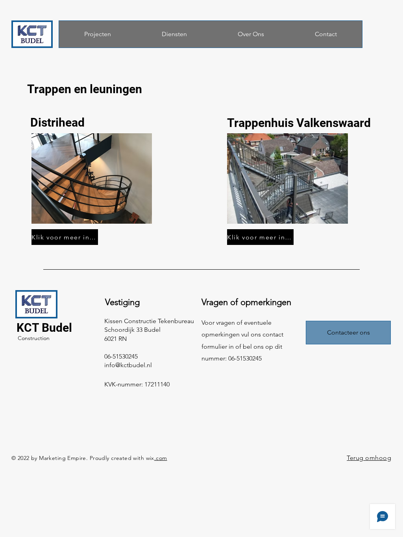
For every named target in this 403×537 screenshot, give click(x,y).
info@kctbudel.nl (128, 365)
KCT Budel (44, 328)
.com (160, 458)
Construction (34, 338)
